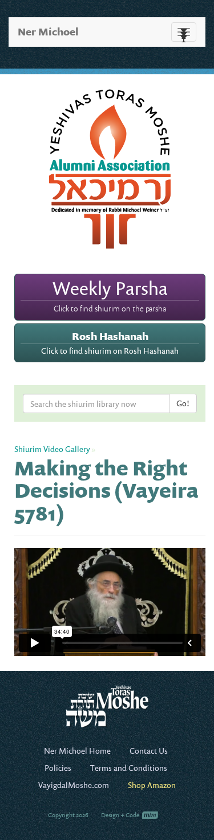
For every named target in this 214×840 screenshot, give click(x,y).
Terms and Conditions (128, 767)
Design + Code (120, 814)
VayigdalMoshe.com (73, 784)
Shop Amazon (152, 784)
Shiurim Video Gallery (52, 448)
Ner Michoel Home (77, 750)
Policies (58, 767)
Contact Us (149, 750)
